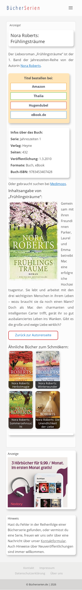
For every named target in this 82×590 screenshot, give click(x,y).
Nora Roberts (30, 65)
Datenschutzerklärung (30, 573)
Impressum (47, 568)
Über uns (56, 573)
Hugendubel (38, 105)
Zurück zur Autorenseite (33, 335)
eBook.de (38, 115)
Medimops (58, 184)
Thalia (39, 96)
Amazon (38, 86)
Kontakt (28, 568)
